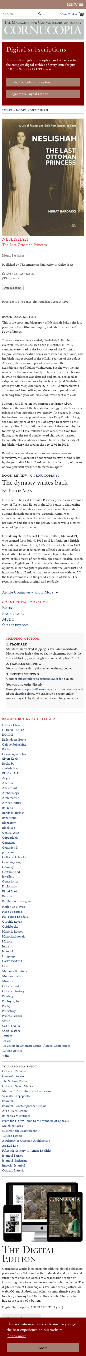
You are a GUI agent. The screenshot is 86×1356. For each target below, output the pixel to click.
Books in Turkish (13, 812)
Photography (10, 1001)
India (5, 946)
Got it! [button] (43, 1348)
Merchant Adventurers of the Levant (27, 1091)
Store (7, 110)
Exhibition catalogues (16, 901)
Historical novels (13, 936)
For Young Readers (15, 916)
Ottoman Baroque (14, 1071)
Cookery (8, 867)
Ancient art (9, 788)
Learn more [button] (17, 1336)
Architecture (10, 798)
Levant (6, 966)
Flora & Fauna (12, 911)
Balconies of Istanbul (16, 1115)
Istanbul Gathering (15, 1160)
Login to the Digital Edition (28, 94)
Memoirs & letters (14, 971)
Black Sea (8, 827)
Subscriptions (15, 624)
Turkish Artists (12, 1050)
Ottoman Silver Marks (17, 1086)
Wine (5, 1055)
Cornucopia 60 (44, 475)
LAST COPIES (12, 961)
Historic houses (12, 931)
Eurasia (7, 896)
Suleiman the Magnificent (19, 1130)
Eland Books (10, 891)
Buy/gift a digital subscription (30, 82)
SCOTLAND (11, 1025)
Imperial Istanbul (13, 1165)
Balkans (7, 807)
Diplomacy (9, 886)
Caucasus (8, 842)
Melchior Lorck (12, 1125)
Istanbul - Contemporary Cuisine (24, 1106)
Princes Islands (12, 1016)
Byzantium (9, 817)
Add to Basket (12, 287)
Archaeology (10, 793)
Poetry (6, 1006)
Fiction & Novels (13, 906)
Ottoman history (13, 991)
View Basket (68, 14)
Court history (11, 881)
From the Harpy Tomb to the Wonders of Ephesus (35, 1120)
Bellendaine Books (14, 739)
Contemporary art (14, 862)
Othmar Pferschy (13, 1170)
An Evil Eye (10, 1145)
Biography (9, 822)
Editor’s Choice (12, 725)
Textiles (7, 1035)
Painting (7, 996)
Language (8, 956)
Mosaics (7, 981)
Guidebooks (10, 926)
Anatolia (8, 783)
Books (21, 110)
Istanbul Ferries (12, 1155)
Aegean (7, 778)
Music (8, 619)
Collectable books (14, 857)
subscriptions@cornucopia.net (38, 678)
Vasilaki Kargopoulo (16, 1096)
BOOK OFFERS (13, 773)
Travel (6, 1040)
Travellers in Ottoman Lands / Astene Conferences (36, 1045)
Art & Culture (12, 802)
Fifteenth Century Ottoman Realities (27, 1150)
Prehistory (9, 1011)
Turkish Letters (12, 1135)
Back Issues (13, 613)
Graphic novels (12, 921)
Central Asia (10, 832)
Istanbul (7, 951)
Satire (6, 1021)
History (7, 941)
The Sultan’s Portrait (16, 1081)
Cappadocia (10, 837)
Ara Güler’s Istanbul (15, 1111)
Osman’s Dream (13, 1076)
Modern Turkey (12, 976)
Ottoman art (10, 986)
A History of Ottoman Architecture (26, 1140)
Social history (11, 1030)
